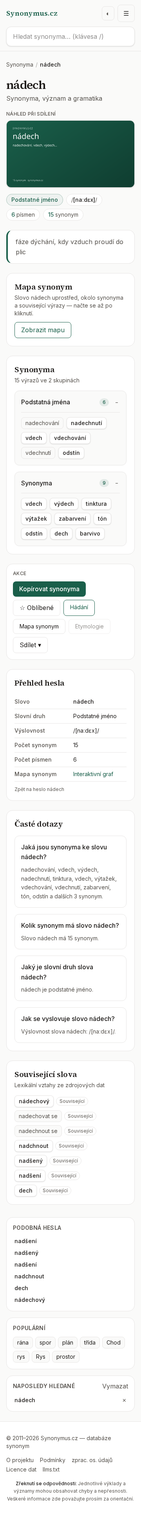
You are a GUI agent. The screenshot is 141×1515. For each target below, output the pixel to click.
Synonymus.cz (32, 13)
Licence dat (21, 1469)
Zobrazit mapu (43, 330)
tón (102, 518)
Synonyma (19, 64)
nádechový (34, 1101)
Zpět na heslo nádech (39, 789)
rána (23, 1342)
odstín (71, 452)
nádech (24, 1400)
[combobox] (70, 36)
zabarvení (72, 518)
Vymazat (115, 1386)
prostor (65, 1356)
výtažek (36, 518)
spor (45, 1342)
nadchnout (34, 1145)
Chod (114, 1342)
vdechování (70, 437)
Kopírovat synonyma (49, 589)
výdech (64, 503)
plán (67, 1342)
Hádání (79, 607)
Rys (40, 1356)
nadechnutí (86, 423)
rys (21, 1356)
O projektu (20, 1460)
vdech (33, 437)
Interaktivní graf (93, 774)
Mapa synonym (39, 626)
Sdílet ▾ (30, 645)
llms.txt (51, 1469)
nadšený (31, 1160)
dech (61, 533)
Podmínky (52, 1460)
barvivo (90, 533)
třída (90, 1342)
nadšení (30, 1175)
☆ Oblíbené (37, 608)
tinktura (96, 503)
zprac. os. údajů (92, 1460)
